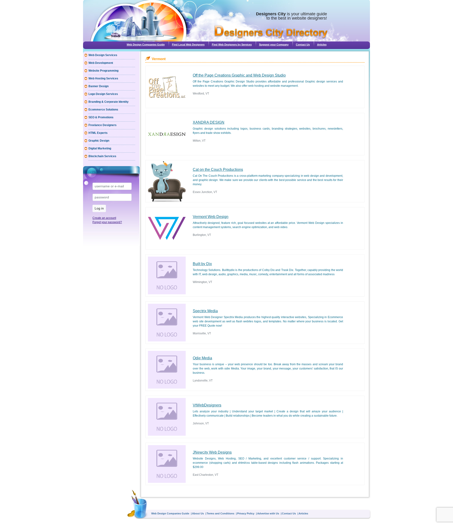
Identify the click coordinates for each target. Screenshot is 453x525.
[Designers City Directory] (271, 32)
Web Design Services (102, 55)
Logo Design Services (103, 94)
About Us (198, 513)
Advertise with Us (268, 513)
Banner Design (98, 86)
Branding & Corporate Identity (108, 101)
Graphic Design (98, 140)
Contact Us (303, 44)
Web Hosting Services (103, 78)
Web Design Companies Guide (146, 44)
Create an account (104, 218)
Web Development (100, 63)
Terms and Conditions (220, 513)
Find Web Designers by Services (232, 44)
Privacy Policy (245, 513)
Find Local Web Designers (188, 44)
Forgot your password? (107, 222)
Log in (99, 208)
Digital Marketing (99, 148)
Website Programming (103, 70)
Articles (322, 44)
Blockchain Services (102, 156)
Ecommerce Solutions (103, 109)
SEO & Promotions (100, 117)
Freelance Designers (102, 125)
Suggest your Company (274, 44)
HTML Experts (98, 133)
